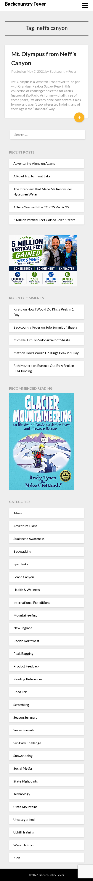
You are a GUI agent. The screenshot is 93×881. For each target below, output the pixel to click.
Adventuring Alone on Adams (34, 163)
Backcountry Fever (25, 4)
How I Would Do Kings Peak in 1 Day (52, 353)
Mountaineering (25, 615)
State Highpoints (25, 781)
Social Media (22, 768)
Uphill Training (23, 832)
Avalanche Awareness (29, 539)
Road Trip (20, 692)
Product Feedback (26, 666)
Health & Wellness (26, 590)
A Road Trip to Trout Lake (31, 176)
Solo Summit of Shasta (61, 327)
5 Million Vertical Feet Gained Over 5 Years (44, 220)
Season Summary (25, 717)
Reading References (27, 679)
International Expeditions (31, 602)
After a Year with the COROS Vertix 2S (41, 207)
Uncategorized (24, 819)
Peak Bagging (23, 653)
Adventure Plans (25, 526)
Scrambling (21, 705)
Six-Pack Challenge (27, 743)
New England (22, 628)
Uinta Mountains (25, 807)
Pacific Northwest (26, 641)
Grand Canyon (23, 577)
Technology (21, 794)
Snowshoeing (23, 756)
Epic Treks (20, 564)
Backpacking (22, 551)
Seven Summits (24, 730)
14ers (17, 513)
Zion (16, 858)
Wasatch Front (24, 845)
